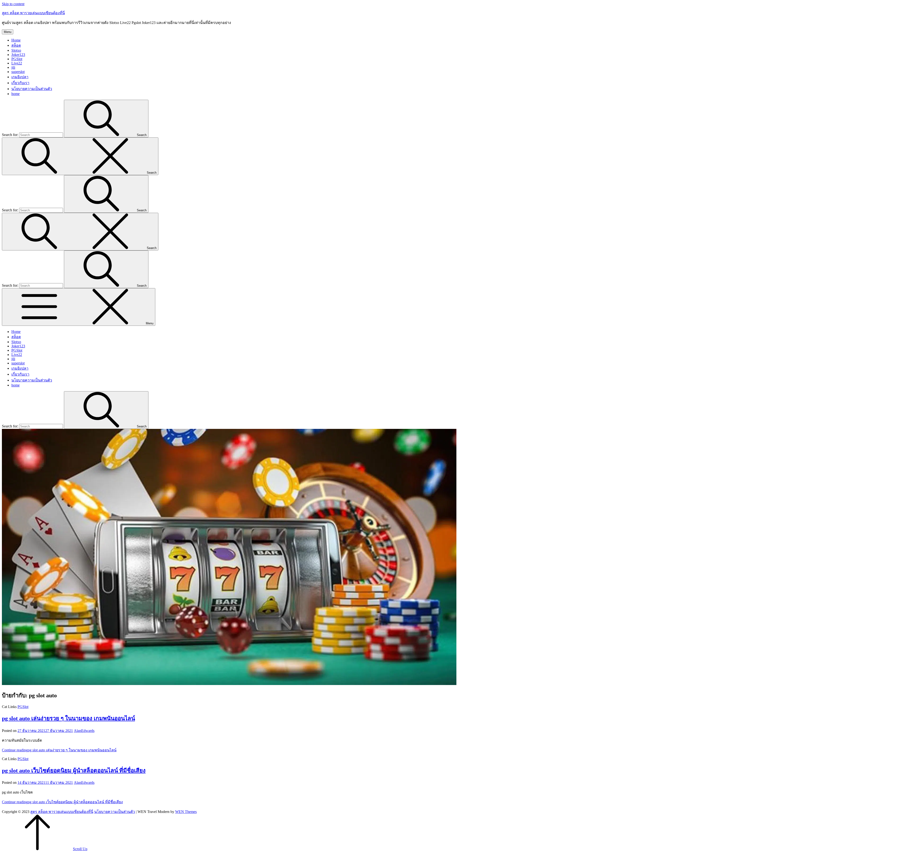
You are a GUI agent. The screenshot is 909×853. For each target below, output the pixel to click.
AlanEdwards (84, 731)
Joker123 (18, 55)
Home (16, 40)
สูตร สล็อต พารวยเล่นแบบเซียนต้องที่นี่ (33, 13)
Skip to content (13, 4)
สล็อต (16, 45)
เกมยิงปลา (19, 77)
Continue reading (59, 750)
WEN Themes (186, 812)
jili (13, 67)
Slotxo (16, 50)
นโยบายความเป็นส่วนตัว (31, 89)
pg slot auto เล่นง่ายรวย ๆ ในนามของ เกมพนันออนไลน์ (68, 718)
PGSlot (16, 59)
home (15, 94)
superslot (18, 72)
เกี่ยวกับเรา (20, 83)
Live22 (16, 63)
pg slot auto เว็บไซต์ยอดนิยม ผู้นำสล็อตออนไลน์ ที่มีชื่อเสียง (74, 770)
